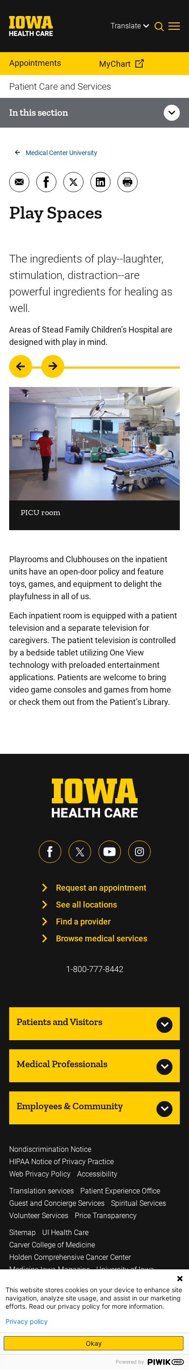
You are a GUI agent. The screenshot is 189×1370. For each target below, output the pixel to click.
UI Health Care (65, 1232)
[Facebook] (50, 851)
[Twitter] (79, 851)
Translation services (41, 1191)
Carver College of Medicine (52, 1245)
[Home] (36, 26)
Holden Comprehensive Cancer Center (70, 1257)
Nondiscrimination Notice (50, 1149)
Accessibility (97, 1174)
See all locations (86, 904)
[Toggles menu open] (174, 26)
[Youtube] (109, 851)
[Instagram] (139, 851)
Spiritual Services (138, 1203)
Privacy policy (27, 1321)
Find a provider (83, 921)
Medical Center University (61, 152)
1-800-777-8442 (94, 969)
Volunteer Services (38, 1215)
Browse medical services (101, 938)
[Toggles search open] (161, 26)
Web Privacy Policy (40, 1174)
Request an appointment (101, 887)
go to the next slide (52, 366)
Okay (94, 1343)
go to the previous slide (20, 366)
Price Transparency (106, 1215)
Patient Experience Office (120, 1191)
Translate (126, 25)
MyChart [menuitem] (115, 64)
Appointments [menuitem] (35, 63)
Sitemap (22, 1232)
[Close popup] (179, 1278)
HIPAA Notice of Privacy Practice (61, 1161)
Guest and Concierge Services (57, 1203)
